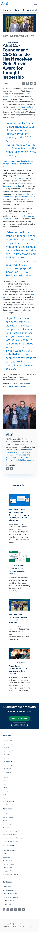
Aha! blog (7, 10)
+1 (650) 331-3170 (9, 904)
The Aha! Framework (9, 850)
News (17, 10)
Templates (6, 827)
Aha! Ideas (6, 747)
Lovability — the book (9, 805)
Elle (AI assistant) (8, 860)
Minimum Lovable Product (13, 178)
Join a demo (19, 725)
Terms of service (20, 924)
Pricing (5, 853)
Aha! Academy (7, 768)
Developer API (7, 871)
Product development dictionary (12, 838)
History (5, 780)
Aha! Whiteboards (18, 455)
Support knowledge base (10, 841)
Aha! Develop (18, 457)
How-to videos (7, 824)
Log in (4, 878)
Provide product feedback (10, 893)
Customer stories (8, 867)
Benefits (5, 794)
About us (5, 777)
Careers (5, 787)
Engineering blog (8, 817)
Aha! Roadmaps (7, 740)
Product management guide (11, 831)
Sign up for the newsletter (10, 897)
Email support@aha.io (9, 890)
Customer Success (8, 864)
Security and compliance (10, 874)
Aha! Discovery (22, 452)
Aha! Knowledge (25, 460)
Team (4, 784)
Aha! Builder (6, 754)
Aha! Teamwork (7, 761)
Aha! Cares (6, 798)
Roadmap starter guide (9, 834)
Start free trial (18, 718)
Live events (6, 820)
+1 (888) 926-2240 (9, 900)
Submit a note (7, 886)
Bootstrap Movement (9, 801)
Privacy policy (7, 924)
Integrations (6, 857)
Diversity (5, 791)
